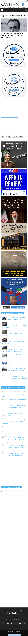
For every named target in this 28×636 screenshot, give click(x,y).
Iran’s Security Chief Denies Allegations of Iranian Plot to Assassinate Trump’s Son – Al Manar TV (12, 349)
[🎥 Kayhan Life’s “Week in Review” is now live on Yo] (14, 182)
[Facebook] (3, 623)
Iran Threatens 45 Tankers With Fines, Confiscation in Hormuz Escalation (13, 333)
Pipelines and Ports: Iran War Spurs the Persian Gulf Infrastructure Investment (14, 357)
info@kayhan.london (17, 619)
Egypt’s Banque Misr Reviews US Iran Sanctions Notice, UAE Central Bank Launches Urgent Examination (13, 371)
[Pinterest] (16, 623)
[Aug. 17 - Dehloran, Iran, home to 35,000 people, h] (14, 264)
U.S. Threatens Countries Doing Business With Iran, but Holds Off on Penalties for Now (14, 325)
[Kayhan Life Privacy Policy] (14, 631)
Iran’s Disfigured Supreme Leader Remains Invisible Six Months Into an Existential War (14, 341)
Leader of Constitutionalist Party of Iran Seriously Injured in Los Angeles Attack (14, 394)
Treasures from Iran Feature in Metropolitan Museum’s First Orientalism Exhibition (13, 413)
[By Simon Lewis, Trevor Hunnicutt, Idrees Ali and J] (14, 291)
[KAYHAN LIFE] (14, 4)
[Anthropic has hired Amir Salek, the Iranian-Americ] (14, 154)
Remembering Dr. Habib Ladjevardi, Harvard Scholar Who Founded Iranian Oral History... (14, 35)
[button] (26, 10)
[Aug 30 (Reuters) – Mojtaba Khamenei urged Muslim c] (14, 209)
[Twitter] (20, 623)
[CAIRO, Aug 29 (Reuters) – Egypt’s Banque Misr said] (14, 236)
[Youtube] (24, 623)
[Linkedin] (12, 623)
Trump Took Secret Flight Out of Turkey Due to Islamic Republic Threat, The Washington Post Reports (14, 440)
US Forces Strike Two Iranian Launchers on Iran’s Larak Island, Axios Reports (14, 379)
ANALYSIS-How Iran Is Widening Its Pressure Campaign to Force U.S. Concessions (14, 421)
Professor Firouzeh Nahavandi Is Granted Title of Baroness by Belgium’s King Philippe (14, 448)
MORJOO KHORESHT (15, 427)
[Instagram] (7, 623)
